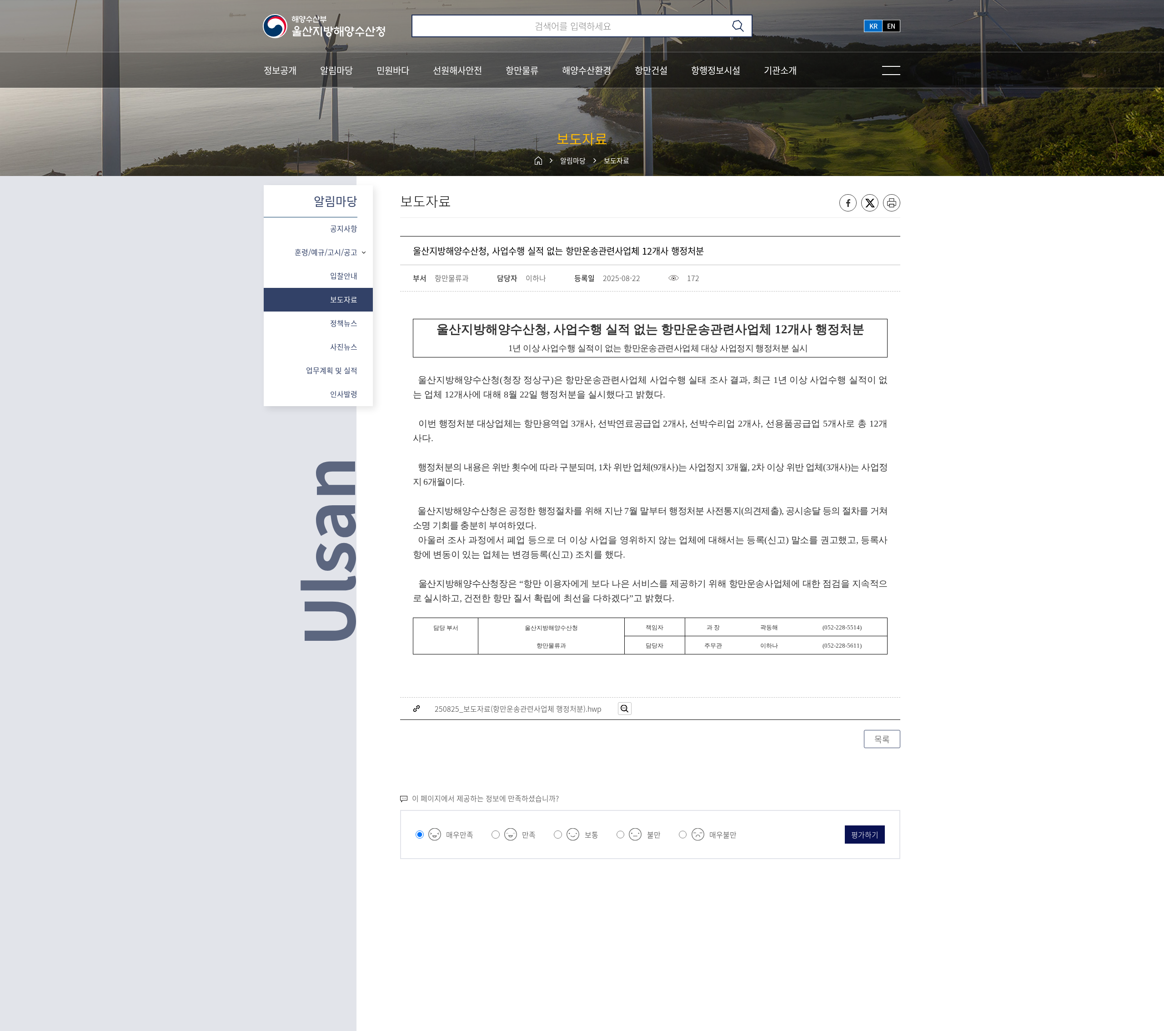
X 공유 (869, 202)
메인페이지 (538, 160)
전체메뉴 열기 (891, 70)
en (891, 25)
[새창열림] (625, 708)
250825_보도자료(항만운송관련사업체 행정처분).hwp (518, 708)
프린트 (891, 202)
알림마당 (573, 161)
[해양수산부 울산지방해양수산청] (325, 26)
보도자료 (616, 161)
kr (873, 25)
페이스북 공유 (848, 202)
